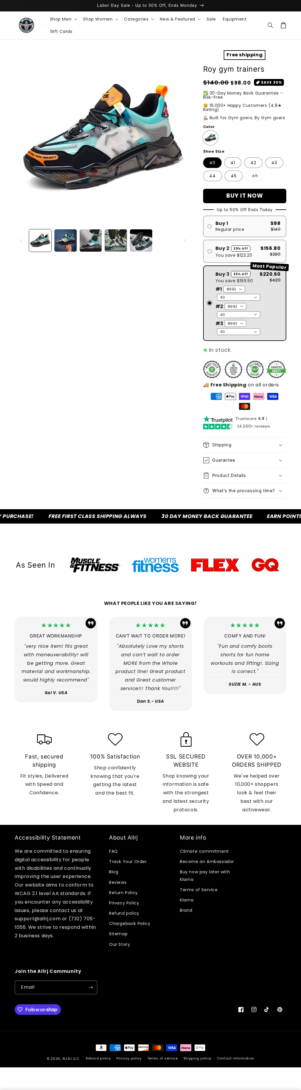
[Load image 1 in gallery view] (40, 240)
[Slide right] (184, 240)
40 (212, 163)
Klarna (187, 900)
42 (253, 163)
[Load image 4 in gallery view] (116, 240)
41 (232, 163)
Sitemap (118, 934)
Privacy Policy (124, 903)
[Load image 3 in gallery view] (91, 240)
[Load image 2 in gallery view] (65, 240)
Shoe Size (214, 151)
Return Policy (123, 893)
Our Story (119, 944)
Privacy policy (129, 1058)
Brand (186, 910)
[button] (63, 19)
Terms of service (162, 1058)
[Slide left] (21, 240)
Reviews (117, 882)
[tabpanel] (95, 565)
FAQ (113, 851)
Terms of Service (199, 890)
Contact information (235, 1058)
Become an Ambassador (207, 861)
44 (212, 176)
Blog (113, 872)
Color (209, 126)
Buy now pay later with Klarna (205, 875)
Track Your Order (128, 861)
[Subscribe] (90, 987)
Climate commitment (204, 851)
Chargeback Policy (129, 923)
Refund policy (124, 913)
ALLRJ (67, 1058)
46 (258, 177)
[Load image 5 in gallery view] (141, 240)
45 (234, 176)
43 (274, 163)
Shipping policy (197, 1058)
